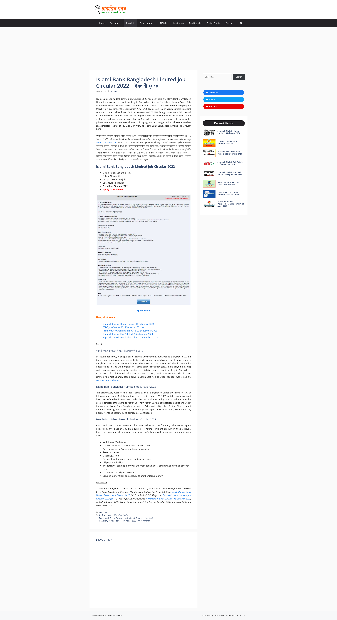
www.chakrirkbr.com (106, 142)
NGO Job (164, 23)
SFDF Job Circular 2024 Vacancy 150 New (124, 327)
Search (239, 76)
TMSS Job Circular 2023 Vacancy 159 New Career (228, 193)
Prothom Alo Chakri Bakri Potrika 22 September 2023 (130, 330)
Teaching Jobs (195, 23)
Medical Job (178, 23)
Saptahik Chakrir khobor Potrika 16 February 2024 (128, 323)
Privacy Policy (207, 615)
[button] (241, 23)
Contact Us (240, 615)
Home (102, 23)
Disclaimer (219, 615)
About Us (230, 615)
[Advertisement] (168, 47)
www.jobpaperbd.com (107, 380)
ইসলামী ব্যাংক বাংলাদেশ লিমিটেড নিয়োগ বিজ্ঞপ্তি (113, 515)
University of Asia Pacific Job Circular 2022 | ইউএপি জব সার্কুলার (124, 521)
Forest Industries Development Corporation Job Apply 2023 (230, 203)
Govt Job (114, 23)
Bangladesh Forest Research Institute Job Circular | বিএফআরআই (126, 518)
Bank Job (130, 23)
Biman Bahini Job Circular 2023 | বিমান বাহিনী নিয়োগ (228, 183)
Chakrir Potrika (213, 23)
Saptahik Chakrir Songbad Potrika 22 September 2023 (130, 337)
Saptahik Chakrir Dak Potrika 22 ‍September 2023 (128, 333)
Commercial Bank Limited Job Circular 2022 (168, 498)
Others (229, 23)
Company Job (146, 23)
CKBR (134, 9)
